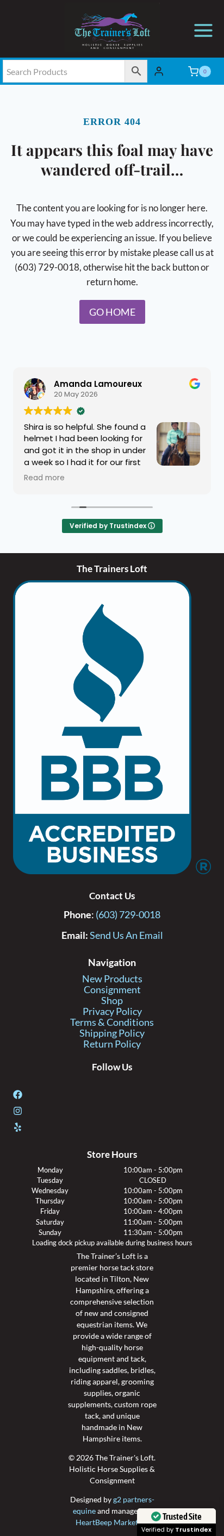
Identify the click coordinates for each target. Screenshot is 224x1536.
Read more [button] (44, 478)
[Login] (158, 71)
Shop (112, 1000)
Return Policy (112, 1044)
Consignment (112, 989)
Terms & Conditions (112, 1022)
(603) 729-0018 (128, 914)
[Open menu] (203, 30)
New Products (112, 979)
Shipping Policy (112, 1033)
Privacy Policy (112, 1011)
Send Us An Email (126, 935)
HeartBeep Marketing (112, 1522)
